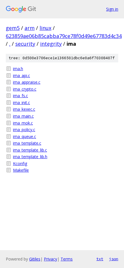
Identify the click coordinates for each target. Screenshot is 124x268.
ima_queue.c (24, 136)
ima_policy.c (24, 129)
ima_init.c (21, 102)
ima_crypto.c (24, 89)
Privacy (50, 259)
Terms (67, 259)
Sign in (112, 9)
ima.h (18, 68)
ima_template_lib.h (30, 156)
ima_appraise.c (26, 82)
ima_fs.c (20, 95)
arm (30, 27)
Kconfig (20, 163)
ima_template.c (27, 143)
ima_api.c (21, 75)
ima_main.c (23, 116)
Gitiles (34, 259)
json (113, 258)
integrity (51, 43)
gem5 (13, 27)
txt (99, 258)
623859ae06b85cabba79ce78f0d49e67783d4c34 (64, 35)
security (25, 43)
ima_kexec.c (24, 109)
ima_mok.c (23, 123)
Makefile (21, 170)
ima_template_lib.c (30, 150)
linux (45, 27)
